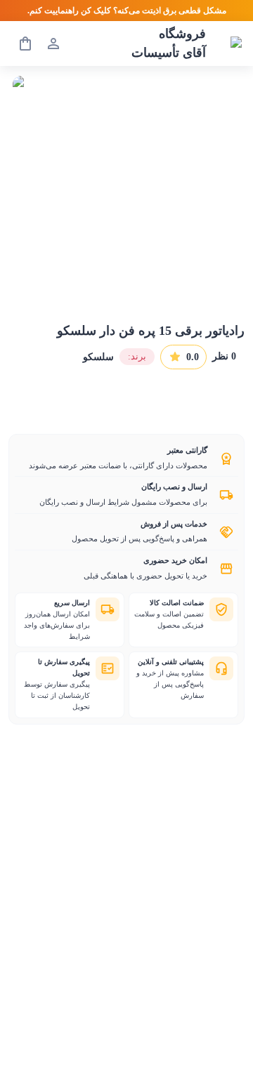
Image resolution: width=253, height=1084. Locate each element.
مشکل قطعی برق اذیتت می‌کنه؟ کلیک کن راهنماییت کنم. (126, 10)
